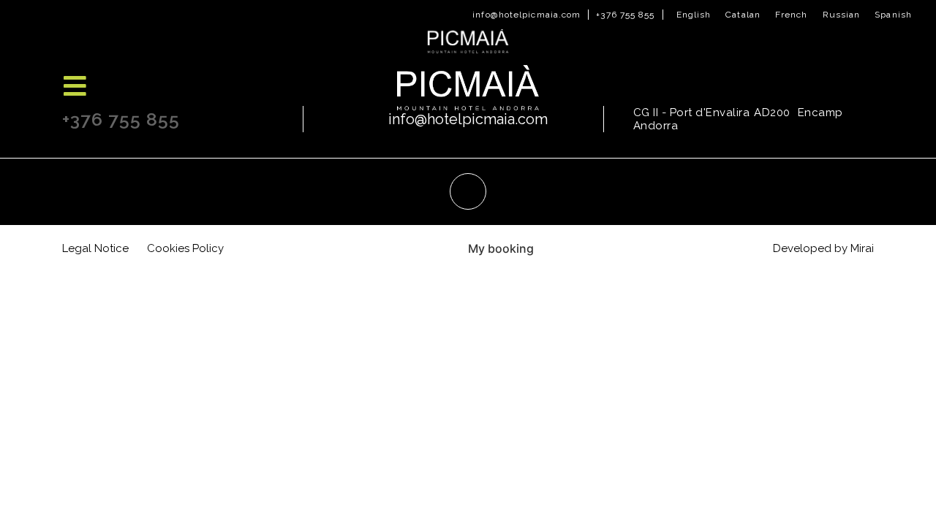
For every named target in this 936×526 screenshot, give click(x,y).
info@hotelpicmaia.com (526, 14)
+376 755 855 (625, 14)
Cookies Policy (185, 248)
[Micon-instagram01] (468, 191)
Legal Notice (95, 248)
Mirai (862, 248)
